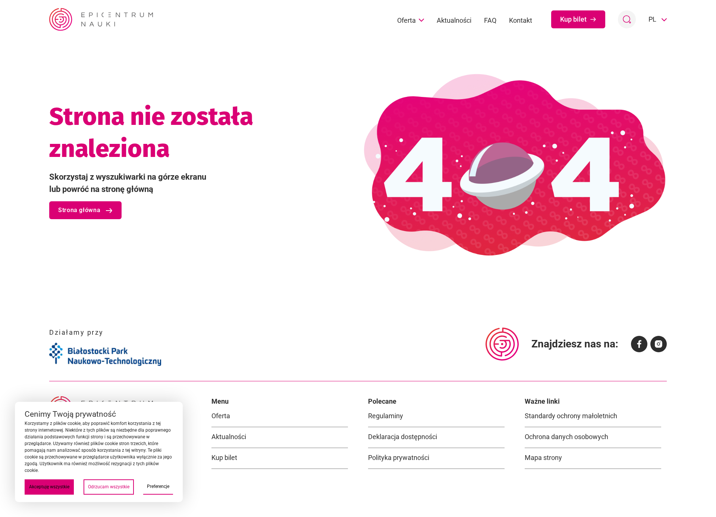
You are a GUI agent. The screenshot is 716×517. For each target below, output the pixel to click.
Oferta (406, 20)
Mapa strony (543, 457)
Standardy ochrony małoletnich (571, 416)
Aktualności (454, 20)
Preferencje (158, 486)
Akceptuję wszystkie (49, 486)
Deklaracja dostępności (402, 437)
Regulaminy (385, 416)
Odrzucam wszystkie (108, 486)
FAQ (490, 20)
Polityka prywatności (398, 457)
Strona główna (80, 210)
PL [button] (653, 19)
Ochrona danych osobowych (566, 437)
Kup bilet (573, 19)
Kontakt (520, 20)
